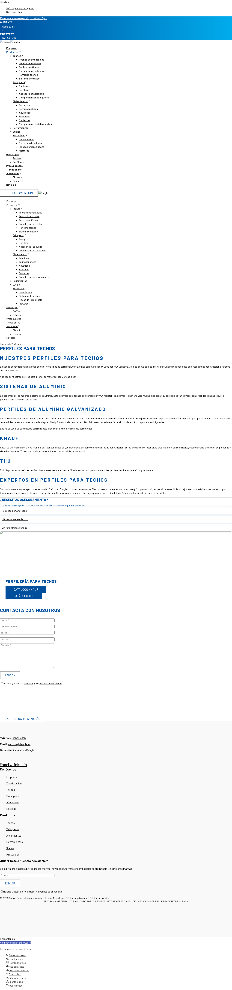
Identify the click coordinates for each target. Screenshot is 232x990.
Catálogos (18, 161)
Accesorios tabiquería (31, 93)
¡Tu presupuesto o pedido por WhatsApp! (23, 18)
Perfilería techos (28, 74)
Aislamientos (20, 101)
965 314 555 (19, 738)
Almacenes (12, 173)
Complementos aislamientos (35, 123)
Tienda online (14, 169)
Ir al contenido (7, 938)
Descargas (12, 154)
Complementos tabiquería (34, 97)
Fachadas (24, 116)
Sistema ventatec (29, 78)
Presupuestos (14, 165)
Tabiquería (19, 82)
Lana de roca (26, 139)
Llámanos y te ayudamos (15, 519)
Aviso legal (29, 683)
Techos (17, 55)
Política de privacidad (50, 683)
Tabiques (24, 86)
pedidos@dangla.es (19, 744)
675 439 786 (9, 38)
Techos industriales (30, 63)
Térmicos (24, 105)
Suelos (16, 131)
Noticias (11, 184)
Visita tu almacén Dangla (14, 527)
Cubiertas (24, 120)
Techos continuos (29, 67)
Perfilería (24, 89)
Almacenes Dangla (23, 750)
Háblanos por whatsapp (14, 510)
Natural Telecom (43, 897)
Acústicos (24, 112)
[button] (15, 942)
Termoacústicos (28, 108)
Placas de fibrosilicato (31, 146)
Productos (12, 51)
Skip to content (14, 11)
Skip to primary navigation (20, 8)
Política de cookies (99, 897)
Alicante (17, 177)
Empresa (11, 48)
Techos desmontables (31, 59)
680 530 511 (8, 26)
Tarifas (17, 158)
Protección (19, 135)
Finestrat (18, 180)
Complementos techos (32, 70)
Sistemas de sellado (30, 142)
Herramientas (20, 127)
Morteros (24, 150)
